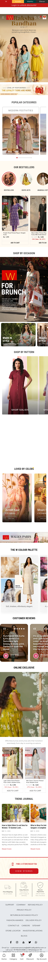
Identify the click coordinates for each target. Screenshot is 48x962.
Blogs (24, 936)
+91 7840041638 (19, 950)
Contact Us (13, 925)
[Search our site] (35, 17)
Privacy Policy (24, 910)
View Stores (24, 871)
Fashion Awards (15, 920)
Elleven (42, 1)
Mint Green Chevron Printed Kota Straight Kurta (34, 781)
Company (20, 905)
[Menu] (3, 17)
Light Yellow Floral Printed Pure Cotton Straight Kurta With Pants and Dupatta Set (12, 781)
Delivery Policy (33, 920)
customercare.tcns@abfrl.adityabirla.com (27, 948)
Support (9, 905)
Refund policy (35, 905)
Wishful (30, 1)
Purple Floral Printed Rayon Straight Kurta (14, 233)
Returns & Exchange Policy (24, 915)
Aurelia (18, 1)
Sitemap (36, 925)
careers (26, 925)
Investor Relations (32, 931)
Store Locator (13, 931)
